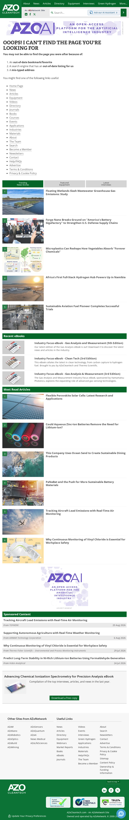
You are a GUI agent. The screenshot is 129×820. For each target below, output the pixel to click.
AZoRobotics (14, 734)
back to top (112, 781)
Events (13, 121)
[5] (23, 317)
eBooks (60, 755)
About (13, 137)
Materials (14, 133)
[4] (23, 288)
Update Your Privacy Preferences (28, 816)
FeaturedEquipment (64, 183)
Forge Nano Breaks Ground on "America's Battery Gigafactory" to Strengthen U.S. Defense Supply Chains (82, 221)
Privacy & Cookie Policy (23, 173)
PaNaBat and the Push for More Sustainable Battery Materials (80, 483)
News (12, 90)
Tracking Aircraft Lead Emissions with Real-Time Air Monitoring (80, 512)
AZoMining (13, 747)
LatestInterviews (106, 183)
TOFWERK (14, 625)
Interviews (83, 734)
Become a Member (20, 149)
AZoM (11, 726)
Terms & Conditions (21, 169)
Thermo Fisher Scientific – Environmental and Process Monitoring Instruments (47, 650)
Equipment (15, 98)
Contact (14, 157)
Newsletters (16, 153)
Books (13, 113)
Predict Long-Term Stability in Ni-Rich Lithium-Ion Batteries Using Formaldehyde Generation (64, 658)
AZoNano (12, 730)
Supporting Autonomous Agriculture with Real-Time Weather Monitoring (51, 633)
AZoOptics (13, 739)
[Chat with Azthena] (121, 813)
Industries (15, 129)
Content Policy (107, 762)
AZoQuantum (38, 730)
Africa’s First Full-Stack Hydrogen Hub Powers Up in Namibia (86, 277)
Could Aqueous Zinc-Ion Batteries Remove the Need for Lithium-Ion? (82, 425)
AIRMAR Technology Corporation (25, 637)
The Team (15, 141)
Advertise (15, 165)
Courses (14, 117)
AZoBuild (12, 743)
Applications (16, 125)
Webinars (62, 743)
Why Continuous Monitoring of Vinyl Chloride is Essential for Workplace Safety (85, 541)
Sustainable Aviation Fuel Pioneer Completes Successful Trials (82, 307)
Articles (13, 94)
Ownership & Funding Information (107, 769)
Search (13, 145)
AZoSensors (37, 726)
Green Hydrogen (86, 739)
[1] (23, 201)
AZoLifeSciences (39, 743)
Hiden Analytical (17, 663)
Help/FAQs (15, 161)
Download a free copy (64, 698)
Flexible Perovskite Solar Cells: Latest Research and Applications (79, 397)
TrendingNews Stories (23, 183)
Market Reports (65, 747)
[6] (23, 550)
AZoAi (33, 734)
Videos (13, 102)
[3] (23, 259)
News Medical (38, 739)
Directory (15, 105)
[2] (23, 230)
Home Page (16, 86)
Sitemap (104, 758)
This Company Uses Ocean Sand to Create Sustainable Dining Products (86, 454)
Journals (14, 109)
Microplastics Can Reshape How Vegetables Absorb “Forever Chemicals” (85, 250)
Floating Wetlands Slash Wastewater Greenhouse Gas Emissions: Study (80, 192)
